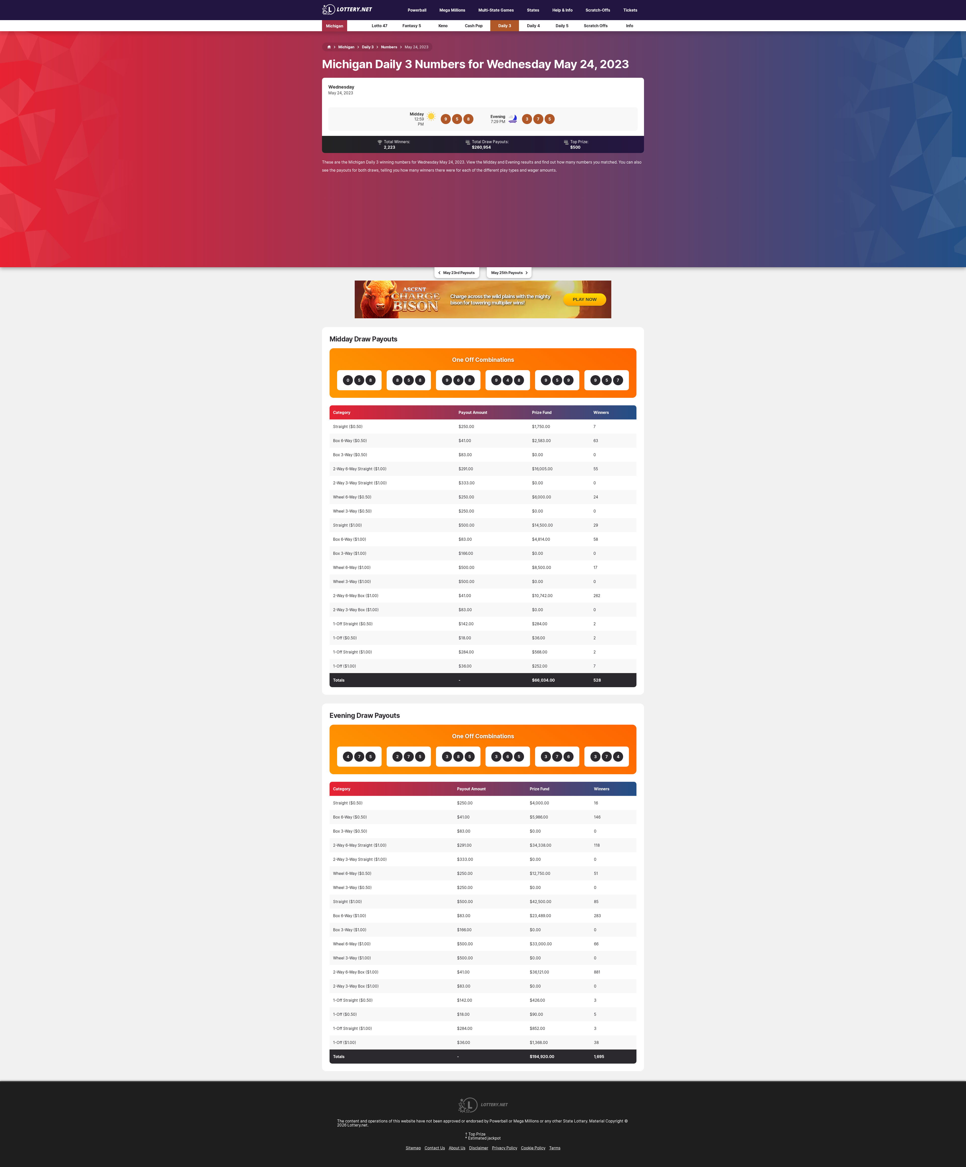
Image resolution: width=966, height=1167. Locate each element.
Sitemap (413, 1147)
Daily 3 (504, 25)
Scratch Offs (596, 25)
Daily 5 (562, 25)
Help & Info (562, 10)
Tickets (630, 10)
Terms (554, 1147)
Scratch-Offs (598, 10)
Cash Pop (474, 25)
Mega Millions (452, 10)
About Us (457, 1147)
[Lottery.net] (347, 13)
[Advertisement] (483, 214)
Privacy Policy (504, 1147)
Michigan (334, 25)
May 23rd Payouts (459, 272)
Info (629, 25)
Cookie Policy (533, 1147)
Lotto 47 (379, 25)
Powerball (417, 10)
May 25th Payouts (507, 272)
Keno (443, 25)
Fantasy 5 (412, 25)
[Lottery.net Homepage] (329, 47)
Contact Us (435, 1147)
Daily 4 (533, 25)
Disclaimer (478, 1147)
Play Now (585, 299)
